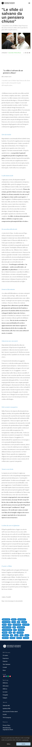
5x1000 (5, 714)
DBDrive (5, 689)
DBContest (5, 686)
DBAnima (5, 683)
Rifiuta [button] (8, 744)
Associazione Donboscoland (10, 711)
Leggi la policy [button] (25, 740)
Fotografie (5, 695)
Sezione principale (14, 52)
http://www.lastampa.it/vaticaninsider (12, 601)
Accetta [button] (23, 744)
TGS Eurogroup (7, 717)
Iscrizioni (5, 692)
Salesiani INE (6, 705)
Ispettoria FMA (6, 708)
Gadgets (5, 697)
